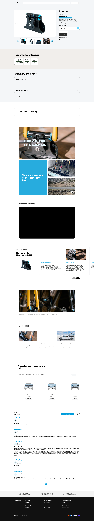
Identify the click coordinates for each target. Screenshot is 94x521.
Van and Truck (36, 374)
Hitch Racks (21, 374)
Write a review (67, 414)
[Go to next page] (50, 484)
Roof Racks (28, 374)
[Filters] (76, 414)
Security (42, 374)
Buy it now (63, 34)
